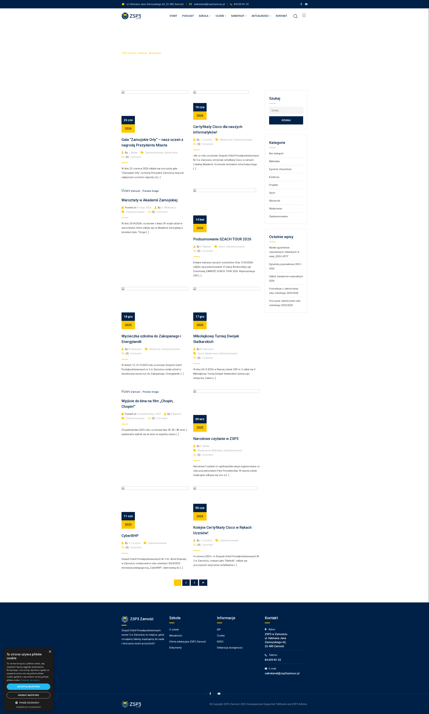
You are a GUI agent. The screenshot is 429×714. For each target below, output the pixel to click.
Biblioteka (217, 450)
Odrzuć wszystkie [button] (28, 695)
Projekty (273, 184)
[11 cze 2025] (154, 507)
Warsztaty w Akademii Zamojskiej (149, 200)
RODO (220, 641)
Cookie (221, 635)
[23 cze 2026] (154, 111)
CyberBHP (129, 536)
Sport (222, 246)
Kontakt (281, 15)
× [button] (50, 652)
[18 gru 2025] (154, 307)
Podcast (188, 15)
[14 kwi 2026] (224, 210)
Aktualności (260, 15)
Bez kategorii (276, 153)
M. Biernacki (135, 349)
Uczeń (220, 15)
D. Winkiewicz (168, 207)
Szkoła (203, 15)
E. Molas (204, 446)
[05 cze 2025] (225, 503)
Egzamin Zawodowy (280, 169)
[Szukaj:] (286, 110)
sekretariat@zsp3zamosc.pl (210, 4)
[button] (28, 703)
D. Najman (205, 246)
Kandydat (237, 15)
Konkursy (274, 177)
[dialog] (28, 679)
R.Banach (176, 413)
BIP (219, 629)
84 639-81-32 (241, 4)
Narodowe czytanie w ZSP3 (216, 439)
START (173, 15)
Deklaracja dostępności (230, 647)
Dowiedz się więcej (30, 680)
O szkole (174, 629)
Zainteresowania (154, 152)
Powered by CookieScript (28, 707)
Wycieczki (154, 349)
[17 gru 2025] (226, 307)
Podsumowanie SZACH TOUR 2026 (222, 239)
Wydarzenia (171, 152)
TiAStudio (281, 704)
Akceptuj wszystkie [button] (28, 686)
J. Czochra (206, 139)
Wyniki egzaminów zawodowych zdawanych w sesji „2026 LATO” (284, 252)
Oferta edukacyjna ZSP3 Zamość (187, 641)
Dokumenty (175, 647)
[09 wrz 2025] (226, 410)
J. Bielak (133, 152)
